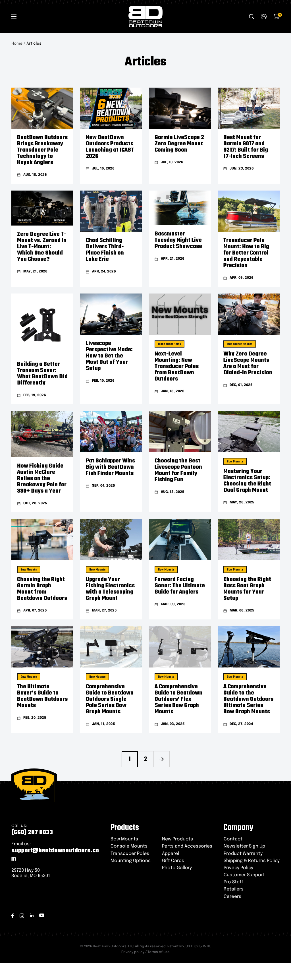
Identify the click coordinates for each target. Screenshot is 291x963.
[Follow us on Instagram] (22, 916)
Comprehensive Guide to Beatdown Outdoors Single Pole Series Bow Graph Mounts (110, 699)
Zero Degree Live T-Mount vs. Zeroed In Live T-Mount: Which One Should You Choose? (41, 247)
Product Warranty (243, 853)
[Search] (251, 16)
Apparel (170, 853)
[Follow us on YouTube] (41, 915)
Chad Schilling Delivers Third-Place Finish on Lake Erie (105, 250)
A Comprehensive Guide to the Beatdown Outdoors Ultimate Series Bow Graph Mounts (248, 699)
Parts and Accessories (187, 846)
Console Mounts (129, 846)
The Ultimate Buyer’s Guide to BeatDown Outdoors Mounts (42, 696)
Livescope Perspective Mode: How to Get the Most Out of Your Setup (109, 356)
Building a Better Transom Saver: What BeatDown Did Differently (42, 373)
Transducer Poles (169, 344)
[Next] (161, 759)
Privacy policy (132, 952)
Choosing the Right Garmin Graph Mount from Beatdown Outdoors (42, 589)
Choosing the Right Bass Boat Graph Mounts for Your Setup (247, 589)
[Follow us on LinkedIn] (32, 915)
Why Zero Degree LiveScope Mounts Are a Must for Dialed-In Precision (247, 363)
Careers (232, 896)
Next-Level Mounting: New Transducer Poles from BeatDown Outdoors (177, 366)
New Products (177, 839)
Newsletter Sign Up (244, 846)
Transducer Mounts (240, 344)
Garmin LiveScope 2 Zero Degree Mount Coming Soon (179, 143)
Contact (233, 839)
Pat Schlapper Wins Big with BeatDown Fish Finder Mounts (110, 467)
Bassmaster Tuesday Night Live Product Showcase (178, 240)
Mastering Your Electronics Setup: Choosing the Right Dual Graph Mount (247, 481)
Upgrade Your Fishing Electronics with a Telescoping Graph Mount (110, 589)
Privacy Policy (238, 867)
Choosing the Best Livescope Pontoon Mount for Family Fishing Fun (178, 470)
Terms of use (158, 952)
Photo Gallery (177, 867)
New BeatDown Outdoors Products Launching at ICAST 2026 (110, 147)
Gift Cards (173, 860)
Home (16, 44)
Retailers (234, 889)
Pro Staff (233, 882)
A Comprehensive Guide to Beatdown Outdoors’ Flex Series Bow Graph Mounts (178, 699)
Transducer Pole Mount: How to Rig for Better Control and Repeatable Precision (246, 253)
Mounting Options (131, 860)
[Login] (264, 16)
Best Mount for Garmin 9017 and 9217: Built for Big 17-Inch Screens (245, 147)
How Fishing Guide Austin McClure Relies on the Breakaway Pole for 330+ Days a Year (41, 478)
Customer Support (244, 875)
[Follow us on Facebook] (12, 916)
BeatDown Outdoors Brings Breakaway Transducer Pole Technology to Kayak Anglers (42, 150)
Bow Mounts (235, 461)
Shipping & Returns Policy (252, 860)
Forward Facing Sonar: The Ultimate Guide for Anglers (180, 585)
